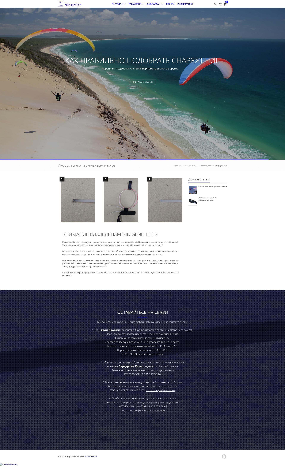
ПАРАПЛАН (117, 4)
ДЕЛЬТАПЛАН (153, 4)
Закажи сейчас (142, 235)
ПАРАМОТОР (135, 4)
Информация (185, 4)
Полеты (170, 4)
